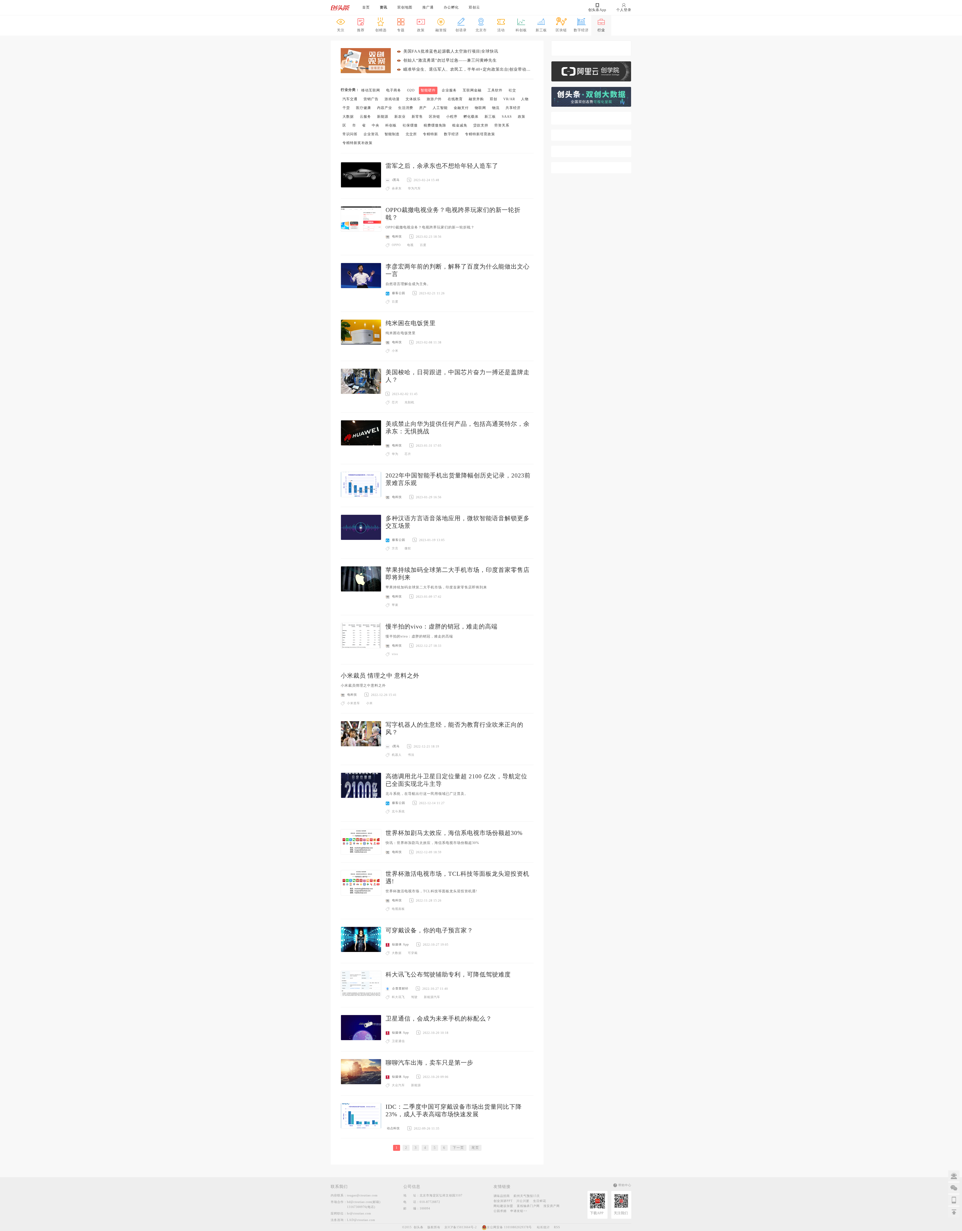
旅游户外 (434, 99)
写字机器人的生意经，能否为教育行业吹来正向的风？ (454, 728)
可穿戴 (413, 953)
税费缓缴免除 (435, 125)
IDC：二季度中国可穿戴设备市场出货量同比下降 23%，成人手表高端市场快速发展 (454, 1110)
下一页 (458, 1148)
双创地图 (404, 7)
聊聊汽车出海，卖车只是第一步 (429, 1062)
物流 (496, 108)
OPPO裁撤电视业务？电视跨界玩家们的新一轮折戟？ (453, 214)
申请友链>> (518, 1211)
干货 (346, 108)
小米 (395, 350)
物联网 (480, 108)
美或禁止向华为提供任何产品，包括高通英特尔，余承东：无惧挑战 (458, 428)
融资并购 (476, 99)
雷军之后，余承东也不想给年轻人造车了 (442, 166)
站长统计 (543, 1227)
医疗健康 (363, 108)
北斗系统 (398, 811)
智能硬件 (428, 90)
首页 (366, 7)
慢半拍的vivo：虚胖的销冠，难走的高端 (442, 626)
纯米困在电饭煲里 (411, 323)
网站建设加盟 (503, 1206)
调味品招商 (502, 1196)
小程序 (451, 116)
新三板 (490, 116)
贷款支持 (480, 125)
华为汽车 (414, 188)
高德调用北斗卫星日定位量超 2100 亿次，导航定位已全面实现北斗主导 (456, 780)
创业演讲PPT (503, 1201)
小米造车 (353, 703)
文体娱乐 (413, 99)
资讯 (383, 7)
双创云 (474, 7)
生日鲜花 (539, 1201)
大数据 (348, 116)
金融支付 (461, 108)
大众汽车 (398, 1085)
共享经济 (513, 108)
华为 (395, 454)
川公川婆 (522, 1201)
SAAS (507, 116)
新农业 (400, 116)
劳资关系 (501, 125)
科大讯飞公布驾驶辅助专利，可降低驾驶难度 (448, 974)
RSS (557, 1227)
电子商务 (393, 90)
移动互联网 (370, 90)
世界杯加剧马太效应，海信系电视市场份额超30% (454, 833)
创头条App (597, 10)
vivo (395, 654)
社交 (512, 90)
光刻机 (409, 402)
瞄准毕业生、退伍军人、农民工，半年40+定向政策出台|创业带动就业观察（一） (468, 69)
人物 (525, 99)
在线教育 (455, 99)
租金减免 (459, 125)
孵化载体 (470, 116)
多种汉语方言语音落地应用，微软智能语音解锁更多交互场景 (458, 522)
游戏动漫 (392, 99)
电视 (410, 245)
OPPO (396, 245)
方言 (395, 548)
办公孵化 (451, 7)
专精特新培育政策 (480, 134)
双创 (493, 99)
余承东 (397, 188)
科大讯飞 (398, 997)
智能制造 (392, 134)
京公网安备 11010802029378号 (509, 1227)
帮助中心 (624, 1185)
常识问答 (349, 134)
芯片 (395, 402)
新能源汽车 (432, 997)
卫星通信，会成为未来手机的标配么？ (439, 1018)
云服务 (365, 116)
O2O (411, 90)
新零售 (417, 116)
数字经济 (451, 134)
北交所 (411, 134)
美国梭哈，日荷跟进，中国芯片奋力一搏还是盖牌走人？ (458, 376)
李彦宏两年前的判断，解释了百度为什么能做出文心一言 (458, 270)
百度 (423, 245)
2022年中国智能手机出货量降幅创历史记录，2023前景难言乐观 (458, 479)
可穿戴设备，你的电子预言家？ (429, 930)
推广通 (428, 7)
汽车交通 (349, 99)
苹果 (395, 605)
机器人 (397, 755)
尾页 (475, 1148)
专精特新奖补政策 (357, 143)
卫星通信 (398, 1041)
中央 (375, 125)
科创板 (391, 125)
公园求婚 (500, 1211)
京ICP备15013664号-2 (460, 1227)
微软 (408, 548)
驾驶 (414, 997)
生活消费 (405, 108)
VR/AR (509, 99)
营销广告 (371, 99)
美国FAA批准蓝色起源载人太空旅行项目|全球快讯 (450, 51)
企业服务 (449, 90)
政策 (521, 116)
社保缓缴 (410, 125)
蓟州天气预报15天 (527, 1196)
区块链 (434, 116)
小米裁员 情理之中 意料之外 (380, 675)
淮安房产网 (551, 1206)
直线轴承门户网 (528, 1206)
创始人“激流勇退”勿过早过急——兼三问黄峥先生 (450, 60)
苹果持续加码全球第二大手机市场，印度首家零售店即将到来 (458, 574)
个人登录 (623, 10)
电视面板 (398, 909)
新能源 (382, 116)
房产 (423, 108)
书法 (411, 755)
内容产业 (384, 108)
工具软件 (495, 90)
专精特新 (430, 134)
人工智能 (440, 108)
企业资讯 (371, 134)
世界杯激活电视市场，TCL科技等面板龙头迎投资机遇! (457, 878)
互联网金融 (472, 90)
